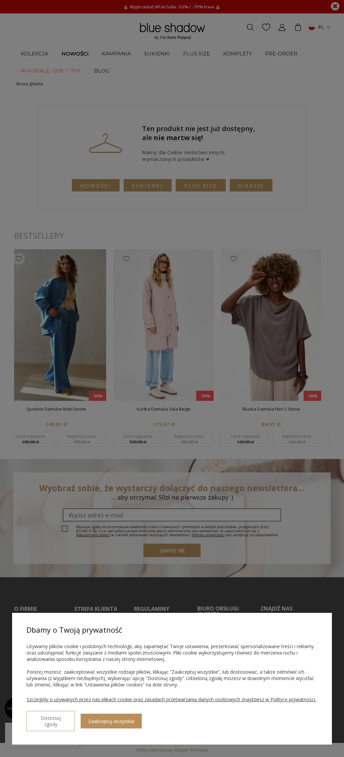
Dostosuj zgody (51, 721)
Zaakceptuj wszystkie (111, 721)
